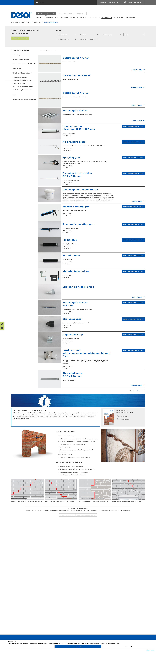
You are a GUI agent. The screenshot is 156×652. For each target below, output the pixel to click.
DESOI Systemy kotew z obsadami (23, 86)
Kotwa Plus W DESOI (19, 83)
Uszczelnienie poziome (50, 17)
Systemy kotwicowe (106, 17)
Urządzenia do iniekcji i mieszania (126, 17)
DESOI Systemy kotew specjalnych (23, 90)
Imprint (152, 650)
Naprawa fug (80, 17)
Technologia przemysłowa (71, 14)
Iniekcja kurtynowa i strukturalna (66, 17)
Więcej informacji (20, 38)
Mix (115, 17)
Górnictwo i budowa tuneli (92, 17)
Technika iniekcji (46, 14)
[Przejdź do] (143, 390)
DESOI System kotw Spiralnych (22, 80)
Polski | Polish (133, 2)
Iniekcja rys (39, 17)
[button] (65, 2)
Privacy (147, 650)
